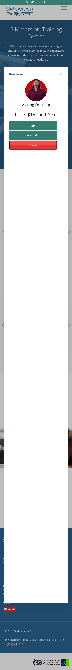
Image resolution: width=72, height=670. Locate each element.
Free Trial (33, 135)
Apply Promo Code (36, 2)
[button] (64, 8)
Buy (33, 125)
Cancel (33, 145)
